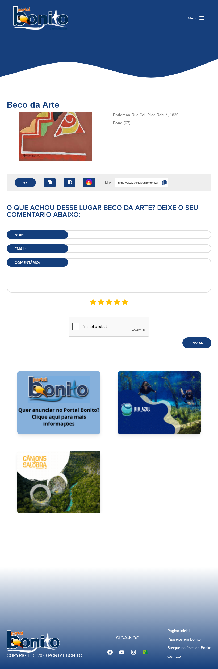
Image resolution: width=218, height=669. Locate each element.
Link (108, 182)
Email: (20, 249)
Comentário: (27, 263)
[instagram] (133, 652)
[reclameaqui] (145, 652)
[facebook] (110, 652)
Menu (198, 19)
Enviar (196, 343)
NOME (20, 235)
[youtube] (121, 652)
